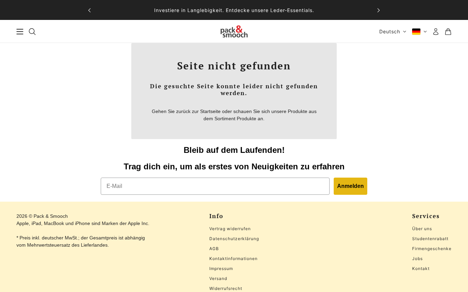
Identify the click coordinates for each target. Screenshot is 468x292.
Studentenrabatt (430, 238)
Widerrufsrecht (225, 288)
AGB (214, 248)
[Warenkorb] (448, 31)
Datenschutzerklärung (234, 238)
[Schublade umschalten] (19, 31)
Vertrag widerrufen (230, 228)
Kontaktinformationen (233, 258)
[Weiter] (378, 10)
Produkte (246, 118)
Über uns (422, 228)
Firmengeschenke (432, 248)
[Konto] (435, 31)
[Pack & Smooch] (234, 31)
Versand (218, 278)
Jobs (417, 258)
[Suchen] (32, 31)
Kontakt (421, 268)
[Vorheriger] (89, 10)
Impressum (221, 268)
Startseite (210, 111)
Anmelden (350, 186)
